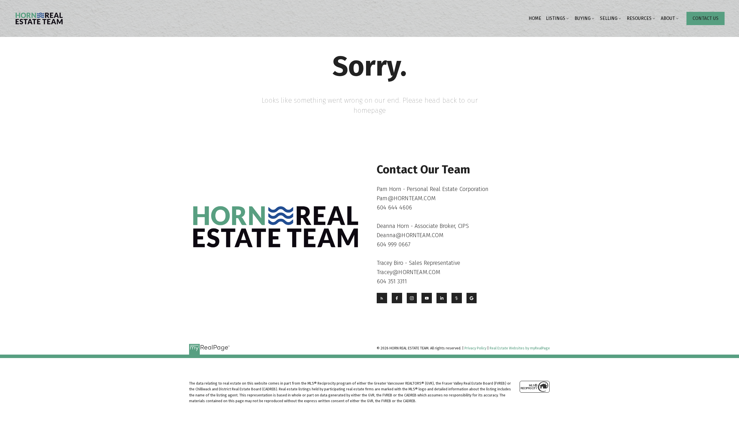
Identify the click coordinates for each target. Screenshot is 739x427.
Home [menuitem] (535, 18)
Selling (608, 18)
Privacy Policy (475, 348)
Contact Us (706, 18)
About (668, 18)
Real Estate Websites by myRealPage (520, 348)
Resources (639, 18)
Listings (555, 18)
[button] (705, 18)
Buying (582, 18)
